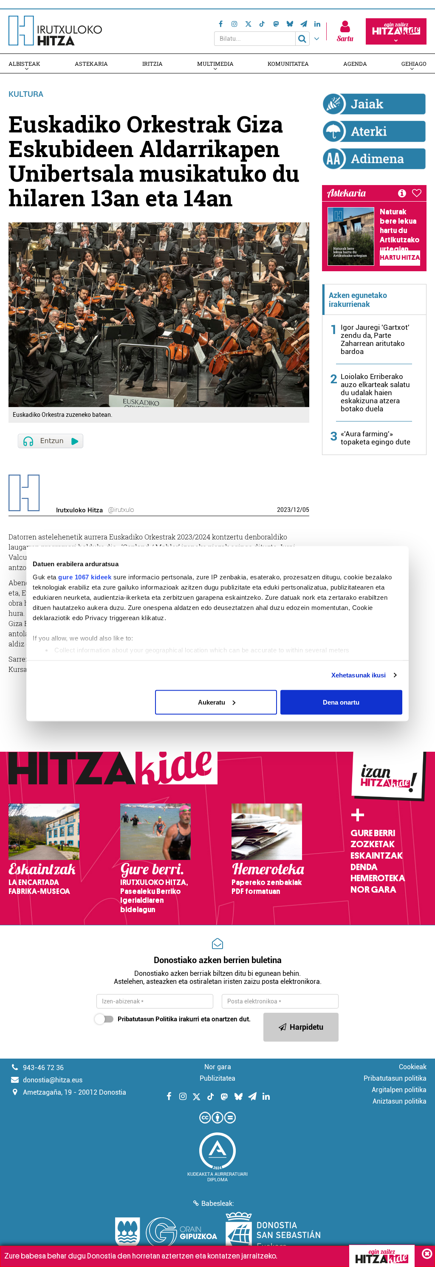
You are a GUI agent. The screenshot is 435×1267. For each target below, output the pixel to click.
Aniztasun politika (400, 1101)
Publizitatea (217, 1078)
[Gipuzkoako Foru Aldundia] (166, 1233)
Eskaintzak (376, 855)
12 (296, 509)
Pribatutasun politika (395, 1078)
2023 (284, 509)
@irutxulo (121, 510)
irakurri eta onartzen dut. (184, 1019)
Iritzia (152, 63)
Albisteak (24, 63)
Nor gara (373, 889)
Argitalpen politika (399, 1090)
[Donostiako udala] (273, 1233)
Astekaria (91, 63)
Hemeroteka (377, 878)
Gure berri (372, 833)
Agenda (355, 63)
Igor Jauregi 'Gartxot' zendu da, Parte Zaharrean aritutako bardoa (375, 339)
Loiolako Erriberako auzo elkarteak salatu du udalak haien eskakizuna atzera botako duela (375, 392)
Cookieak (413, 1067)
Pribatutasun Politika (147, 1019)
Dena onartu (341, 701)
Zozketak (372, 844)
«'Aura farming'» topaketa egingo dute (375, 438)
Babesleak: (217, 1204)
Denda (364, 867)
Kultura (25, 94)
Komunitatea (288, 63)
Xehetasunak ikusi (358, 675)
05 (305, 509)
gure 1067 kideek (84, 577)
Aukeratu (211, 701)
